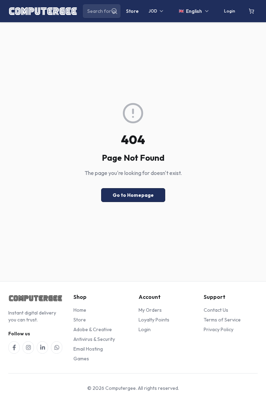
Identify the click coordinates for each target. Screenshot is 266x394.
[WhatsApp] (56, 347)
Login (229, 11)
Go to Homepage (133, 195)
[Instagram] (28, 347)
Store (132, 11)
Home (79, 310)
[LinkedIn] (42, 347)
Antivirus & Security (94, 339)
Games (81, 358)
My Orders (150, 310)
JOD (153, 11)
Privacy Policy (218, 329)
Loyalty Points (154, 320)
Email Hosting (88, 349)
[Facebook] (14, 347)
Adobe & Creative (92, 329)
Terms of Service (222, 320)
